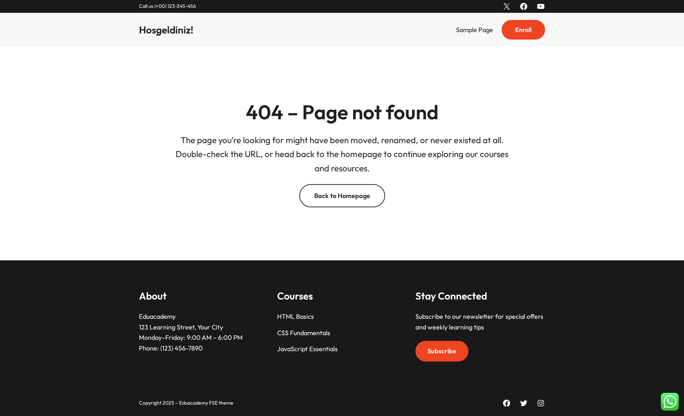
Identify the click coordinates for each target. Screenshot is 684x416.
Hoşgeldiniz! (166, 30)
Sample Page (474, 30)
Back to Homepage (342, 196)
